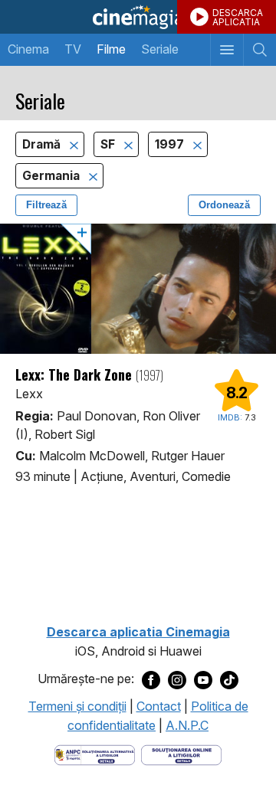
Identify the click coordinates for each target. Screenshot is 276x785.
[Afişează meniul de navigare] (226, 50)
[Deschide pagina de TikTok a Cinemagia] (229, 679)
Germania (52, 175)
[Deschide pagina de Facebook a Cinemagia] (151, 679)
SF (109, 144)
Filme (111, 49)
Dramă (43, 144)
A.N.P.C (187, 725)
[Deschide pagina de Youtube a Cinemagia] (203, 679)
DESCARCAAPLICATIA (237, 17)
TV (72, 49)
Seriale (160, 49)
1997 (171, 144)
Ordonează (224, 205)
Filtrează (46, 205)
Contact (158, 706)
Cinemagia (138, 17)
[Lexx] (138, 289)
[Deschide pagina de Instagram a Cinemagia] (177, 679)
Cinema (28, 49)
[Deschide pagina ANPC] (94, 753)
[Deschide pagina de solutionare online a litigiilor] (181, 753)
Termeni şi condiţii (77, 706)
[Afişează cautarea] (259, 50)
